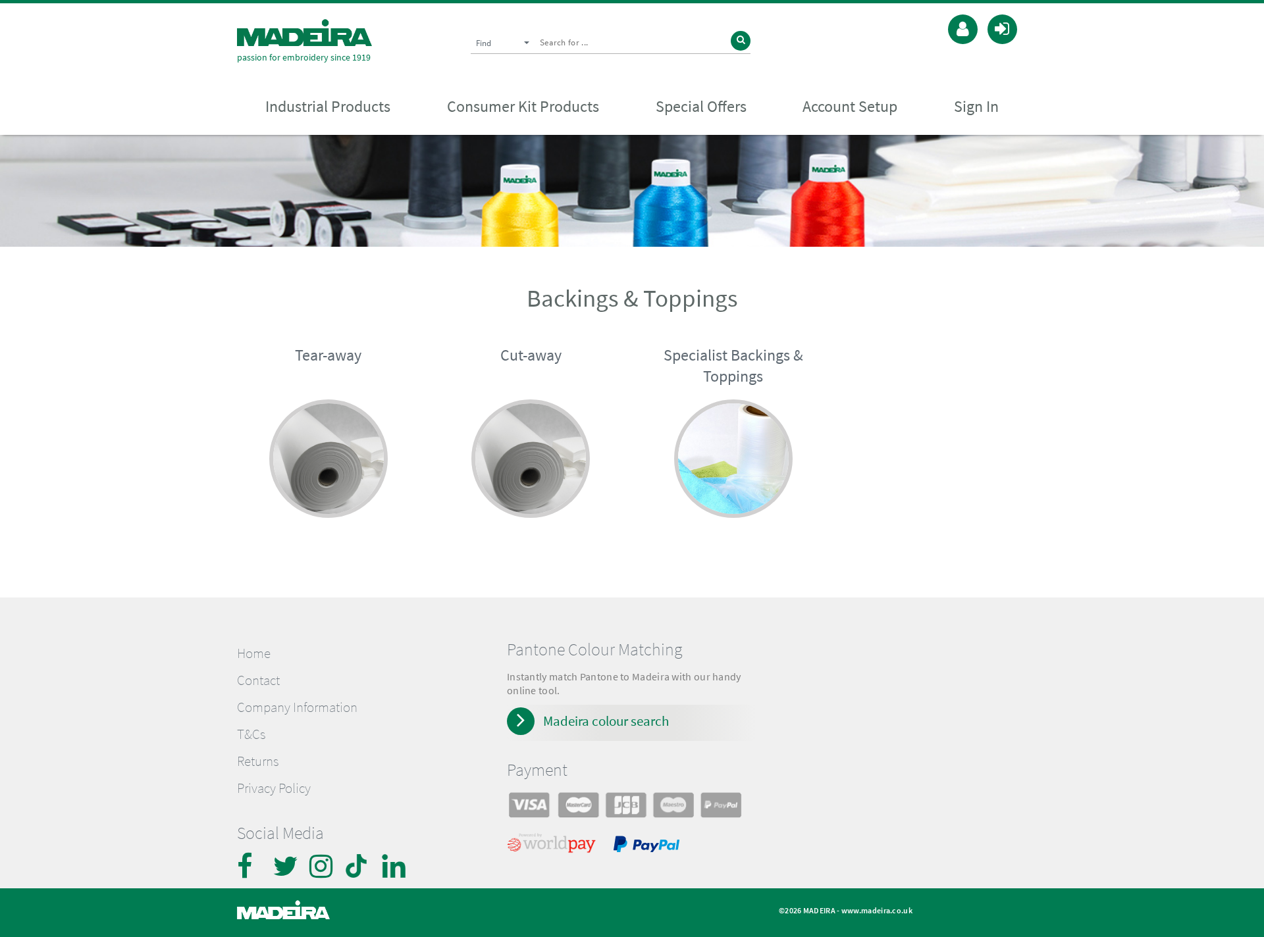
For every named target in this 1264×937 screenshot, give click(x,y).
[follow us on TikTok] (359, 866)
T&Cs (251, 734)
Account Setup (850, 106)
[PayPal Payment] (648, 846)
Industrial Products (327, 106)
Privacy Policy (274, 788)
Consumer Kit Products (523, 106)
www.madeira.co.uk (876, 910)
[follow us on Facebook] (250, 866)
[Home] (304, 32)
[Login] (1002, 28)
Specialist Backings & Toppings (733, 365)
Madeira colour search (606, 721)
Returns (257, 761)
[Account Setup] (963, 28)
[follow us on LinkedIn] (395, 866)
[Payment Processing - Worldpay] (554, 846)
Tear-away (328, 355)
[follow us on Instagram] (322, 866)
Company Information (297, 707)
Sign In (976, 106)
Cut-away (531, 355)
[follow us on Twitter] (286, 866)
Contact (258, 680)
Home (254, 653)
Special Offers (701, 106)
